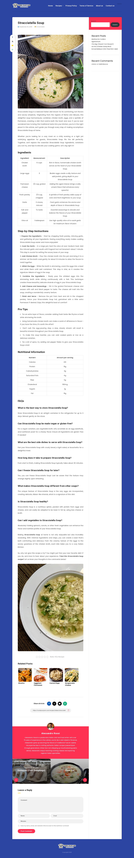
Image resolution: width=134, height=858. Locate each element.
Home (50, 6)
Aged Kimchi (96, 42)
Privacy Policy (71, 6)
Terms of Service (86, 6)
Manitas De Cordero (99, 39)
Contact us (110, 6)
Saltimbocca (103, 64)
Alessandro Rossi (50, 733)
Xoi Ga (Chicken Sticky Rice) (101, 46)
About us (99, 6)
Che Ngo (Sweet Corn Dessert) (103, 44)
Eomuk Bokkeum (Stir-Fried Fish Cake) (105, 49)
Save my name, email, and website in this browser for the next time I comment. (45, 826)
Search (93, 21)
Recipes (59, 6)
